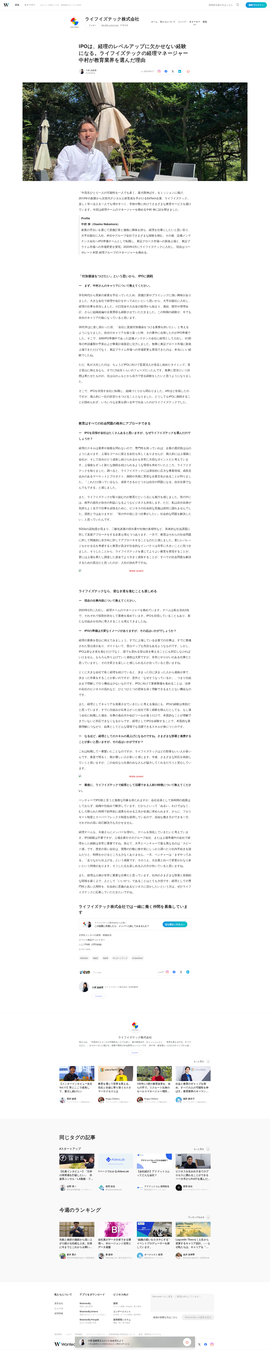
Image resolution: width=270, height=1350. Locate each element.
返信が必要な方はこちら (165, 1317)
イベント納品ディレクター (92, 939)
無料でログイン (256, 5)
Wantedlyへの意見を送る (198, 1317)
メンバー (182, 21)
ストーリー (194, 21)
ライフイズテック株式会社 (112, 19)
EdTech (85, 958)
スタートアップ (120, 958)
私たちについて (167, 21)
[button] (63, 1294)
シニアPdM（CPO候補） (91, 944)
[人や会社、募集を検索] (238, 5)
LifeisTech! (138, 958)
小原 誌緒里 (91, 70)
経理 (106, 958)
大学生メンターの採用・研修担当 (95, 935)
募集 (205, 21)
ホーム (154, 21)
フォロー (92, 25)
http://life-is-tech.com (110, 25)
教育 (96, 958)
